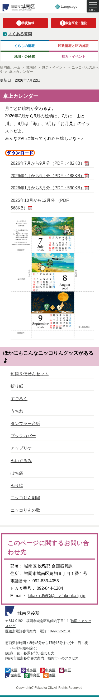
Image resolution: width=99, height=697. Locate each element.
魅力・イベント (74, 57)
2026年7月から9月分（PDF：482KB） (47, 163)
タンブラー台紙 (25, 423)
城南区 (16, 675)
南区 (67, 670)
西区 (52, 675)
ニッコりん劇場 (25, 497)
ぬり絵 (17, 485)
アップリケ (21, 448)
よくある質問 (20, 34)
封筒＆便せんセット (30, 374)
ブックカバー (23, 436)
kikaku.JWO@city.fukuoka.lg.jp (56, 595)
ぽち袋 (17, 473)
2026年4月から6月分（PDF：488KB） (47, 175)
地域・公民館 (24, 57)
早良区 (35, 675)
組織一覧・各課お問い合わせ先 (30, 653)
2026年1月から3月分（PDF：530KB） (47, 188)
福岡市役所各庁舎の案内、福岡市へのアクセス (42, 658)
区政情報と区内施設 (73, 46)
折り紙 (17, 386)
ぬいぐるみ (21, 460)
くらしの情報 (24, 46)
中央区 (50, 670)
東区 (14, 670)
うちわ (17, 411)
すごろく (19, 398)
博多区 (31, 670)
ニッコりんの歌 (25, 510)
